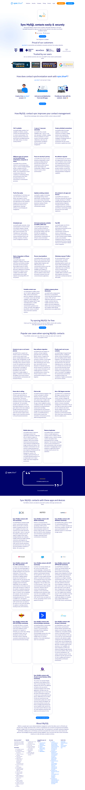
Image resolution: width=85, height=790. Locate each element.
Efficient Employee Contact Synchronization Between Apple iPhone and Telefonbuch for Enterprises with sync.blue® (54, 765)
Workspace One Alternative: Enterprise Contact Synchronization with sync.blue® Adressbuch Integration (55, 774)
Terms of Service (64, 745)
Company (39, 3)
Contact (49, 3)
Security (33, 3)
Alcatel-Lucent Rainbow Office (42, 748)
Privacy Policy (63, 746)
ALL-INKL (41, 750)
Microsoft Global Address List (42, 743)
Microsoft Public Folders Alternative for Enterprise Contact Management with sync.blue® (55, 781)
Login (54, 3)
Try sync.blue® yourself (42, 490)
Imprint (62, 744)
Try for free (70, 3)
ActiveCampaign (42, 745)
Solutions (28, 3)
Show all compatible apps (42, 718)
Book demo (61, 3)
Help (61, 747)
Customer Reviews (64, 743)
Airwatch (41, 746)
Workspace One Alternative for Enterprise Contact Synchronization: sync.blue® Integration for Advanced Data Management (54, 755)
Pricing (44, 3)
